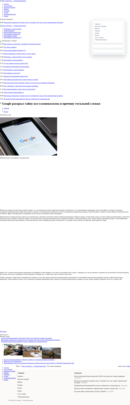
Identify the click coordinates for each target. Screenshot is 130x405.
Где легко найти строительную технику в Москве (90, 391)
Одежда (6, 4)
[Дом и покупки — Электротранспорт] (13, 1)
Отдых (6, 12)
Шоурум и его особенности (13, 361)
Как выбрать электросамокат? (13, 60)
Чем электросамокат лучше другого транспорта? (19, 89)
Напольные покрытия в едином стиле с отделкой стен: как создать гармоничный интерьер (33, 22)
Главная (6, 108)
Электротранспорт (10, 14)
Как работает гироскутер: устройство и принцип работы (22, 44)
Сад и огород (8, 6)
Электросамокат (9, 30)
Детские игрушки (9, 7)
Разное (6, 16)
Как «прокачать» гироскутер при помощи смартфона (21, 86)
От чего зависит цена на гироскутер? (16, 63)
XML (128, 366)
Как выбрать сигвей (10, 36)
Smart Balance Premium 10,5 (12, 37)
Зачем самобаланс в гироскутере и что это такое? (20, 54)
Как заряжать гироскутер (12, 34)
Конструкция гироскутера (12, 32)
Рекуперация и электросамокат (14, 70)
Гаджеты (7, 11)
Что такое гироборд (10, 47)
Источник (3, 331)
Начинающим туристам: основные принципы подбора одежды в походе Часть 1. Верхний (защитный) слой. (39, 363)
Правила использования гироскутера (16, 76)
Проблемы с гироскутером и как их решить (18, 57)
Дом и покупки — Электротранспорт (34, 366)
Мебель (6, 9)
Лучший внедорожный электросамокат (16, 66)
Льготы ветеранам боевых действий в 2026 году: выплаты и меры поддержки (26, 338)
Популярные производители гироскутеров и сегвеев (21, 79)
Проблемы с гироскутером (12, 29)
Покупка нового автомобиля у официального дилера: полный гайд (96, 388)
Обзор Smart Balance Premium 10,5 (15, 50)
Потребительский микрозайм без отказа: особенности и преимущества (27, 99)
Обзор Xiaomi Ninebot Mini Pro (14, 92)
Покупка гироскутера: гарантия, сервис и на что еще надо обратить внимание (29, 83)
